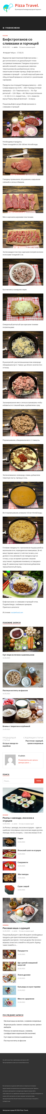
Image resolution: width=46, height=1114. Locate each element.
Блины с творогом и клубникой (16, 726)
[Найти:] (23, 781)
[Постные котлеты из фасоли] (23, 688)
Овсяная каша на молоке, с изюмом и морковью (22, 1021)
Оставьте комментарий (27, 47)
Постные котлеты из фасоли (15, 690)
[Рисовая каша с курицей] (23, 923)
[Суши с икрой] (9, 894)
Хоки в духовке (24, 975)
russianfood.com (17, 612)
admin (16, 47)
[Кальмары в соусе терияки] (9, 994)
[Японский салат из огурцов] (9, 858)
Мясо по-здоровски (26, 999)
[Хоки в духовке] (9, 982)
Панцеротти (23, 951)
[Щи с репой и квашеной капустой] (9, 970)
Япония (5, 815)
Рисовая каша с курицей (16, 928)
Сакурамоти (23, 862)
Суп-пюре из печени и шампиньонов (18, 655)
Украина (5, 925)
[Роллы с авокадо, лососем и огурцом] (23, 813)
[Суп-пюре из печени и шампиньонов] (23, 652)
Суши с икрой (23, 886)
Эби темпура (23, 874)
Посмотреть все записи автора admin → (28, 761)
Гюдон (20, 838)
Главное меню (12, 28)
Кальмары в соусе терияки (29, 987)
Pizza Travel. (27, 5)
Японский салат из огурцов (29, 850)
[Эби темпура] (9, 882)
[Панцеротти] (9, 958)
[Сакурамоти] (9, 870)
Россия (5, 35)
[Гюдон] (9, 846)
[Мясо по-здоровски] (9, 1006)
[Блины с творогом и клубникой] (23, 724)
